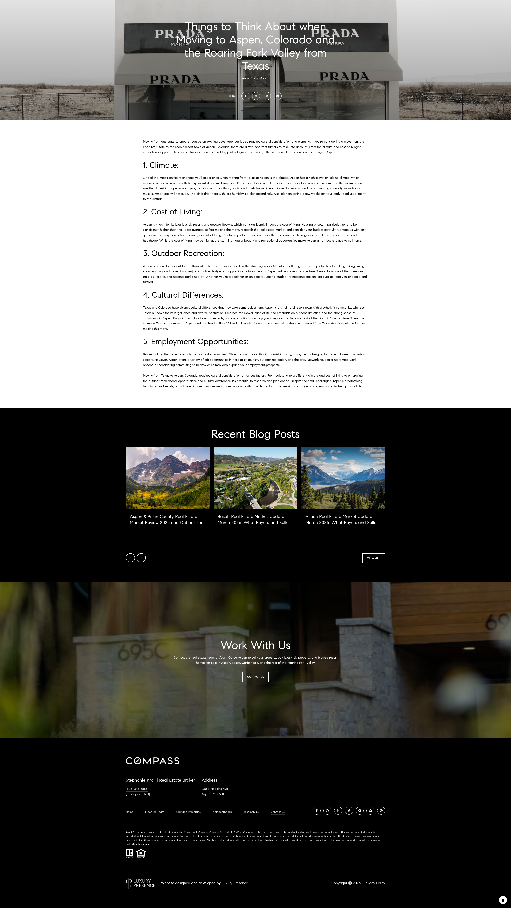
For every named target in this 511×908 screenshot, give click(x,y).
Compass (214, 832)
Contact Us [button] (255, 677)
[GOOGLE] (360, 811)
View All (373, 558)
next (141, 557)
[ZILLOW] (370, 811)
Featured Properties (188, 812)
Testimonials (251, 812)
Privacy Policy (374, 883)
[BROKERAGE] (381, 811)
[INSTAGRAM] (327, 811)
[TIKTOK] (349, 811)
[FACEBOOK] (317, 811)
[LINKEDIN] (338, 811)
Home (129, 812)
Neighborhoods (222, 812)
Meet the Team (154, 812)
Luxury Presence (235, 883)
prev (130, 557)
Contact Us (278, 812)
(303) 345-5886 (137, 789)
